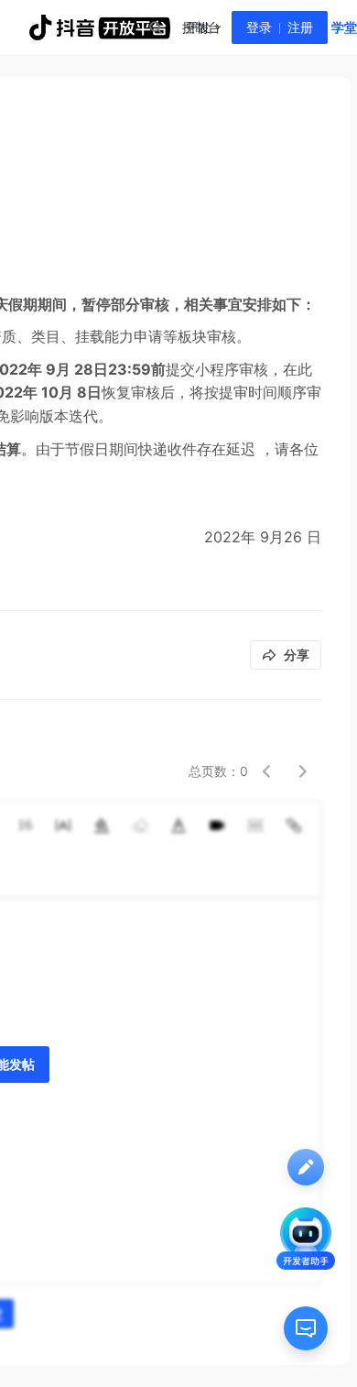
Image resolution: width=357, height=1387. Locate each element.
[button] (266, 771)
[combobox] (154, 27)
